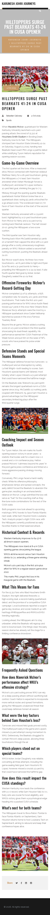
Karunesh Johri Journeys (19, 3)
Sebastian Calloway (14, 116)
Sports (9, 120)
